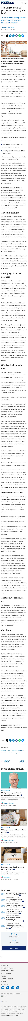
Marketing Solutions (7, 968)
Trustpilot (1, 956)
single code (17, 753)
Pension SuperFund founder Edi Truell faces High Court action (15, 906)
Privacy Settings (6, 973)
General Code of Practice (7, 753)
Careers (3, 976)
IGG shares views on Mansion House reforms (13, 831)
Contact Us (4, 965)
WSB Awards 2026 (14, 943)
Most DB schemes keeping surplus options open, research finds (15, 927)
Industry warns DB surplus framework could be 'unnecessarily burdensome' (14, 919)
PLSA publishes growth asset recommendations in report (11, 794)
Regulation (3, 750)
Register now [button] (14, 948)
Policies (3, 981)
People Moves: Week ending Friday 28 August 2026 (14, 912)
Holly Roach (7, 877)
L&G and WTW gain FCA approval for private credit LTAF (16, 894)
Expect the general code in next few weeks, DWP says (13, 868)
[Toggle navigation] (25, 3)
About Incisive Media (7, 971)
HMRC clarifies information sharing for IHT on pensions (14, 900)
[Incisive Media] (3, 1001)
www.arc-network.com (12, 1015)
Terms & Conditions (7, 979)
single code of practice (17, 750)
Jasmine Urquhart (9, 803)
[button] (22, 3)
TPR (9, 750)
